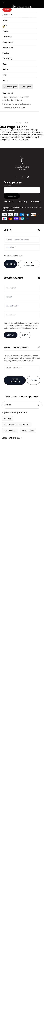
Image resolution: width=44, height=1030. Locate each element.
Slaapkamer (16, 17)
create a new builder (11, 137)
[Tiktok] (28, 177)
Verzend (12, 196)
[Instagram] (22, 177)
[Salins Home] (22, 8)
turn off (29, 134)
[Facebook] (15, 177)
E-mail (8, 185)
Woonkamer (34, 17)
